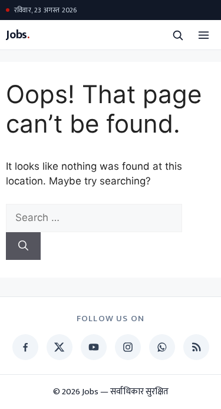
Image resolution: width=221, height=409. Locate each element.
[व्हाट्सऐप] (162, 347)
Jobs (17, 35)
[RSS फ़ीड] (196, 347)
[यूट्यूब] (94, 347)
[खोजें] (177, 35)
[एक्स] (59, 347)
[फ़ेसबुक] (25, 347)
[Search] (23, 246)
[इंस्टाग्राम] (128, 347)
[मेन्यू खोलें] (203, 35)
